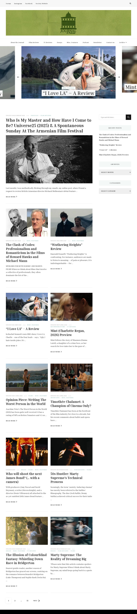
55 (28, 600)
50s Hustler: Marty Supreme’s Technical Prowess (66, 478)
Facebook (29, 3)
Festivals (34, 115)
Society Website (42, 3)
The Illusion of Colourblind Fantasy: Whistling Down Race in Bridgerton (26, 559)
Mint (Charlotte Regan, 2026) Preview (68, 87)
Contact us (110, 42)
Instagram (18, 3)
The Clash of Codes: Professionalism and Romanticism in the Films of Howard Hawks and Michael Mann (25, 253)
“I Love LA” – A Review (22, 329)
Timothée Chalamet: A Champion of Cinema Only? (71, 404)
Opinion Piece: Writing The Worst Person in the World (26, 402)
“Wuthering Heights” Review (110, 145)
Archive (122, 42)
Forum (8, 3)
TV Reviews (48, 42)
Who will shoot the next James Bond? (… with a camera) (24, 478)
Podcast (86, 42)
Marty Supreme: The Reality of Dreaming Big (68, 557)
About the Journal (17, 42)
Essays (59, 42)
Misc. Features (72, 42)
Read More (11, 197)
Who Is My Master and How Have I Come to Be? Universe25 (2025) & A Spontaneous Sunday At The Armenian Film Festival (48, 125)
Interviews (55, 397)
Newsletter (98, 42)
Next (35, 600)
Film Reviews (34, 42)
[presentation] (18, 77)
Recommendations (63, 82)
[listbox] (68, 77)
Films (30, 396)
